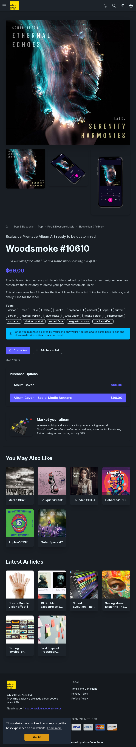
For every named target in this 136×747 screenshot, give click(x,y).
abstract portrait (34, 321)
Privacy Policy (80, 693)
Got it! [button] (37, 737)
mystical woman (31, 315)
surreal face (56, 321)
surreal (119, 309)
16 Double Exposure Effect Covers (52, 606)
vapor (106, 309)
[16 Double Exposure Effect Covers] (52, 585)
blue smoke (52, 315)
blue (35, 309)
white (47, 309)
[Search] (114, 5)
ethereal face (115, 315)
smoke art (13, 321)
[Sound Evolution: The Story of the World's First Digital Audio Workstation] (84, 585)
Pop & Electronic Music (60, 226)
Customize (20, 350)
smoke (59, 309)
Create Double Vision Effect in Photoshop (19, 606)
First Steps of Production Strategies (50, 651)
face (24, 309)
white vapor (72, 315)
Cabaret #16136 (116, 500)
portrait (12, 315)
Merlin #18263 (18, 500)
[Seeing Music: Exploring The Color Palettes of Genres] (116, 585)
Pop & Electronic (23, 226)
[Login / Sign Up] (122, 5)
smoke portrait (92, 315)
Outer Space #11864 (55, 542)
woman (12, 309)
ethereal (92, 309)
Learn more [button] (54, 728)
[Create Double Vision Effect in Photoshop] (20, 585)
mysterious (75, 309)
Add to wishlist (50, 350)
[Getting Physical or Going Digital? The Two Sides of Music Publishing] (20, 630)
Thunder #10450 (84, 500)
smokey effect (103, 321)
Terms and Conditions (84, 688)
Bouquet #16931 (52, 500)
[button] (5, 5)
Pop (40, 226)
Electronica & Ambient (91, 226)
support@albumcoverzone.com (43, 708)
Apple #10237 (18, 542)
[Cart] (131, 5)
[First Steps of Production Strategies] (52, 630)
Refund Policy (80, 698)
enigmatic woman (79, 321)
